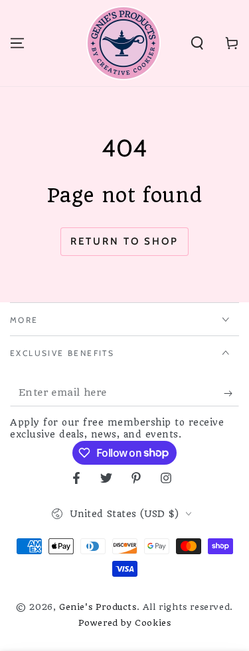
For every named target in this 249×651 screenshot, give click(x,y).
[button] (197, 43)
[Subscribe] (231, 393)
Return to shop (124, 241)
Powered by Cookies (124, 623)
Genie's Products (98, 607)
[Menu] (17, 43)
